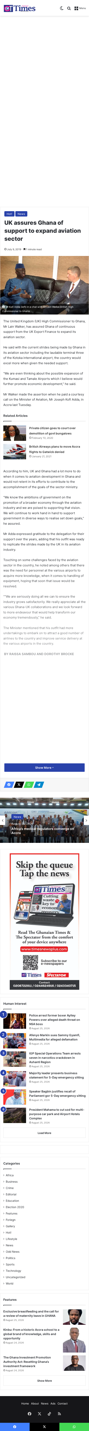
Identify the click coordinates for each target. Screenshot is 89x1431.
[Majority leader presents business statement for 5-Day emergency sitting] (14, 1078)
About (35, 1403)
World (9, 1283)
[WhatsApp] (28, 785)
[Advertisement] (44, 64)
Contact (63, 1403)
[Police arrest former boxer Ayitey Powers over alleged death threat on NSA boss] (14, 1021)
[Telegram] (38, 785)
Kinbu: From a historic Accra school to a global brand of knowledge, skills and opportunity (31, 1334)
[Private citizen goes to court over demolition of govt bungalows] (14, 433)
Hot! (9, 213)
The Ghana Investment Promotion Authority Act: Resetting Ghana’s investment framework (27, 1362)
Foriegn (11, 1219)
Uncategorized (15, 1277)
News (21, 213)
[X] (18, 785)
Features (11, 1213)
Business (12, 1181)
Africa (10, 1175)
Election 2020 (15, 1207)
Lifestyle (11, 1239)
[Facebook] (8, 785)
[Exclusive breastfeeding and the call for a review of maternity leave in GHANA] (74, 1317)
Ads (53, 1403)
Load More (44, 1133)
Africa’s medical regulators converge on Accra (42, 831)
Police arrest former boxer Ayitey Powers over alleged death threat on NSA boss (54, 1020)
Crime (10, 1188)
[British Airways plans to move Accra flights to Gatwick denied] (14, 451)
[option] (44, 820)
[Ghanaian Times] (19, 8)
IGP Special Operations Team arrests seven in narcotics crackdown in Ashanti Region (55, 1058)
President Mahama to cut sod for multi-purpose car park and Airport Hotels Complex (56, 1114)
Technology (13, 1270)
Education (12, 1200)
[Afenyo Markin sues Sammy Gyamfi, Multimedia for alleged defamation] (14, 1040)
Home (25, 1403)
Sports (10, 1264)
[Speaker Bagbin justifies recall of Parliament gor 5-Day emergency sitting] (14, 1097)
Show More (43, 767)
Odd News (12, 1251)
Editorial (11, 1194)
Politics (10, 1258)
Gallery (10, 1226)
